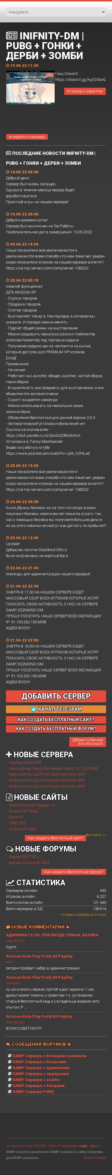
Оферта (94, 1146)
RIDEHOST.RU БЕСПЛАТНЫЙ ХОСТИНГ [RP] (47, 774)
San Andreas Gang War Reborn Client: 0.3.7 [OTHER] (53, 768)
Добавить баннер (87, 741)
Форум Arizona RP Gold (29, 863)
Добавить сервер (56, 696)
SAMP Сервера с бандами (39, 1085)
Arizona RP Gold (22, 829)
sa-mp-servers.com (20, 1146)
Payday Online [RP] (25, 762)
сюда (83, 1146)
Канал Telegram (59, 709)
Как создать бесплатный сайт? (55, 838)
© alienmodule (95, 1158)
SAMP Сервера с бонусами (39, 1062)
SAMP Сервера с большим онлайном (50, 1056)
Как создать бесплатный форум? (73, 871)
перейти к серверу (28, 137)
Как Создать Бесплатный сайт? (56, 719)
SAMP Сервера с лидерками (41, 1073)
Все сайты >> (96, 835)
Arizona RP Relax (23, 811)
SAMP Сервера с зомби (36, 1079)
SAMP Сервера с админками (41, 1067)
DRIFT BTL (18, 823)
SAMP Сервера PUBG (33, 1091)
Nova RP (16, 817)
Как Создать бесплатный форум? (56, 728)
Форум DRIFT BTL (24, 857)
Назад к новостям (86, 91)
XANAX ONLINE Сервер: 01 (32, 805)
